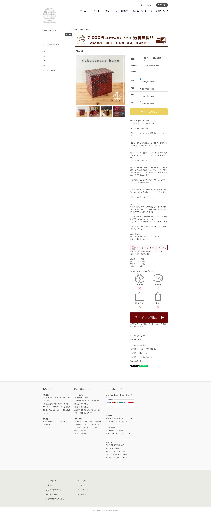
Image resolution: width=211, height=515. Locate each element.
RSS (79, 494)
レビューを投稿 (135, 339)
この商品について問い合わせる (141, 357)
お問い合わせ (162, 11)
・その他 (88, 29)
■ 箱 (82, 29)
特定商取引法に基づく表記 (55, 499)
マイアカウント (148, 5)
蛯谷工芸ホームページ (143, 11)
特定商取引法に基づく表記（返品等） (143, 349)
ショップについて (121, 11)
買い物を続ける (135, 361)
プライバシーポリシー (85, 490)
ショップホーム (51, 481)
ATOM (84, 494)
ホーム (83, 11)
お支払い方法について (53, 490)
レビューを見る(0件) (137, 336)
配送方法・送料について (54, 494)
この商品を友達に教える (138, 353)
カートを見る (82, 485)
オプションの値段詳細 (138, 345)
